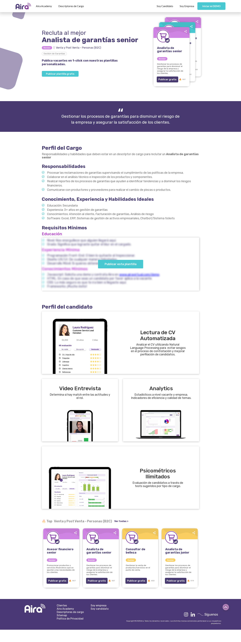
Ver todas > (121, 521)
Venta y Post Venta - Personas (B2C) (78, 47)
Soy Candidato (165, 6)
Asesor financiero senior (60, 550)
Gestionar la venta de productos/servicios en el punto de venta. (138, 567)
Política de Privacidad (70, 618)
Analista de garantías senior (98, 550)
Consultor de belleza (135, 550)
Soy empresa (98, 605)
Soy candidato (100, 608)
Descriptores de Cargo (71, 6)
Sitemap (62, 615)
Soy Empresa (187, 6)
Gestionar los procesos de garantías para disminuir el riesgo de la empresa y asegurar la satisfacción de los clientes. (99, 570)
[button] (44, 6)
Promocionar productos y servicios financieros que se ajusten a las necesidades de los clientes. (61, 568)
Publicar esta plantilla (121, 264)
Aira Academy (44, 6)
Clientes (62, 605)
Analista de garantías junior (177, 550)
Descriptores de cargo (70, 612)
